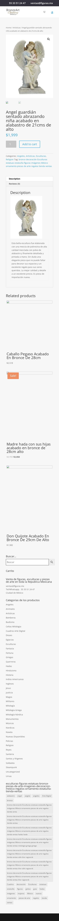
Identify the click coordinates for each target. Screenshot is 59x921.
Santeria (10, 754)
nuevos (39, 893)
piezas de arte (24, 898)
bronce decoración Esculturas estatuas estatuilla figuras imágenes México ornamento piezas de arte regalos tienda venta (29, 808)
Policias (9, 741)
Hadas (9, 666)
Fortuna (9, 653)
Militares (10, 701)
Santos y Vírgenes (14, 758)
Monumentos (12, 719)
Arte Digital (46, 796)
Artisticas (16, 27)
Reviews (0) (14, 183)
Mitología (10, 705)
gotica (28, 889)
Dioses (9, 635)
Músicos (10, 723)
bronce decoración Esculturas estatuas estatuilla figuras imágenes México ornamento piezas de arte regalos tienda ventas (29, 163)
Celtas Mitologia (13, 626)
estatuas (43, 884)
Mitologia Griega (14, 710)
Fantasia (10, 648)
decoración (21, 884)
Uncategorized (13, 771)
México (30, 893)
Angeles (21, 156)
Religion (10, 159)
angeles (36, 796)
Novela (9, 732)
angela (27, 796)
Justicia (9, 692)
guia (35, 889)
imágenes (11, 893)
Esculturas (41, 156)
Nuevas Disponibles (15, 736)
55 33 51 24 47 (17, 3)
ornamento (11, 898)
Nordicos (10, 727)
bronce (10, 800)
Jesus (8, 688)
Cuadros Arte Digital (15, 631)
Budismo (10, 622)
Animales (10, 609)
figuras (20, 889)
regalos (36, 898)
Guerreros (11, 661)
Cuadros (10, 884)
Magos (9, 697)
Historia (9, 675)
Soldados (10, 763)
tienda (44, 898)
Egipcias (10, 639)
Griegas (9, 657)
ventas (9, 902)
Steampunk (11, 767)
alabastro (11, 796)
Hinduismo (11, 670)
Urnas (9, 776)
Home (8, 27)
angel (19, 796)
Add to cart (29, 144)
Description (14, 178)
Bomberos (11, 617)
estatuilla (10, 889)
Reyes (8, 749)
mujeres (21, 893)
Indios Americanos (15, 679)
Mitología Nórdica (14, 714)
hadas (42, 889)
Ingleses (10, 683)
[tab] (29, 178)
